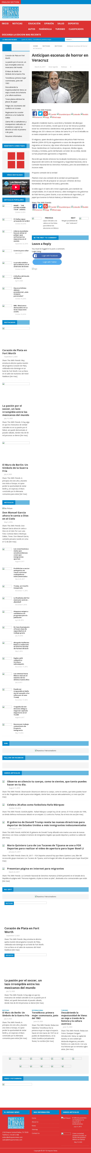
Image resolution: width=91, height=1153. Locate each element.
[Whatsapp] (55, 117)
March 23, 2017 (40, 67)
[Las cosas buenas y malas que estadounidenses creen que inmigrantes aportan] (7, 554)
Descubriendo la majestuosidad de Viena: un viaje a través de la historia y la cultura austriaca (74, 1018)
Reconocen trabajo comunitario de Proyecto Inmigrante (21, 727)
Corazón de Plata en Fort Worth (14, 352)
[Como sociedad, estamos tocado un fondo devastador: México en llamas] (66, 1138)
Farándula (45, 29)
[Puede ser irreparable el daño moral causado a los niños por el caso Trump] (7, 694)
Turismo (60, 29)
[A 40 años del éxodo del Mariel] (7, 281)
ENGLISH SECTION (10, 2)
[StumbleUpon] (64, 114)
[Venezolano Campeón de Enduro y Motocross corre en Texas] (45, 1060)
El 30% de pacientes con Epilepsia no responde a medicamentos (79, 1121)
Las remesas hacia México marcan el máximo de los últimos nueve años (21, 677)
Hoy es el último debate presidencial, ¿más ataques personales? (21, 292)
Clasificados (76, 29)
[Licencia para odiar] (7, 255)
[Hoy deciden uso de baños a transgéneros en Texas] (24, 1060)
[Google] (45, 114)
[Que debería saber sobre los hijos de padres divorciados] (56, 1068)
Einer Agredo (53, 67)
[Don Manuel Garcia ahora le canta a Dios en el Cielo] (7, 508)
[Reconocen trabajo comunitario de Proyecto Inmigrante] (7, 729)
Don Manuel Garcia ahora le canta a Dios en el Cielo (15, 515)
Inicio (5, 23)
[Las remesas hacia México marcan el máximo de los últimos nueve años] (7, 678)
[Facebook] (34, 114)
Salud (60, 23)
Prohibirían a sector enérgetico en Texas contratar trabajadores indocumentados (22, 572)
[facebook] (75, 2)
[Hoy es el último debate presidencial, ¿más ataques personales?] (7, 293)
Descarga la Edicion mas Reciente (21, 34)
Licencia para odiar (21, 251)
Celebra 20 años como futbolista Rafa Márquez (35, 804)
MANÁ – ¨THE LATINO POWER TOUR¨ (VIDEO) (19, 207)
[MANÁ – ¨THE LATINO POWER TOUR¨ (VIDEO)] (7, 210)
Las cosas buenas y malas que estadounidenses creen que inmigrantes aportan (21, 554)
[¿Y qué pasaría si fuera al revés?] (66, 1060)
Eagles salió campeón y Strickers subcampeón (19, 661)
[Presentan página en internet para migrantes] (3, 868)
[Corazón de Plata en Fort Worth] (16, 346)
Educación (34, 23)
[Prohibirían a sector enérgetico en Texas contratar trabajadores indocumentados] (7, 573)
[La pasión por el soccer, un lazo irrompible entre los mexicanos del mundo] (16, 402)
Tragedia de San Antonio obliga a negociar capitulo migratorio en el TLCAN (21, 711)
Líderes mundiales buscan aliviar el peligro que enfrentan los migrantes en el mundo (21, 236)
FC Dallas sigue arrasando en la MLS (22, 220)
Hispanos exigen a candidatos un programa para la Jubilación (21, 614)
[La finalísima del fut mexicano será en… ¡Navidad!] (7, 603)
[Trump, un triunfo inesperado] (7, 591)
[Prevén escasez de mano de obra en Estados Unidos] (45, 1068)
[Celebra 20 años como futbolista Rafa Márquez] (3, 804)
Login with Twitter (50, 262)
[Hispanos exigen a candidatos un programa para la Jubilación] (7, 616)
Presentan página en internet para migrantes (35, 868)
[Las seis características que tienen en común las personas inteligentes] (34, 1068)
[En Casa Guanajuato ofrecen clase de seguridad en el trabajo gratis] (7, 632)
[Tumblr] (52, 114)
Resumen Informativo (13, 136)
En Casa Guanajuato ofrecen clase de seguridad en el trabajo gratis (22, 630)
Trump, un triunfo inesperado (21, 587)
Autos (31, 29)
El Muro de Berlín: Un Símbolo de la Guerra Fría (15, 468)
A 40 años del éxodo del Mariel (21, 277)
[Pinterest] (84, 2)
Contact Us (36, 1133)
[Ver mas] (13, 376)
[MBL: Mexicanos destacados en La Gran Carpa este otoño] (7, 310)
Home (34, 1118)
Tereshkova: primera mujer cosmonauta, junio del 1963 (15, 80)
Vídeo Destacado (15, 175)
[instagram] (89, 2)
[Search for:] (77, 39)
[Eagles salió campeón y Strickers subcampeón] (7, 663)
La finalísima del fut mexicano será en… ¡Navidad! (21, 600)
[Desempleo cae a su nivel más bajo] (66, 1068)
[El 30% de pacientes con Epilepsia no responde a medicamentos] (66, 1118)
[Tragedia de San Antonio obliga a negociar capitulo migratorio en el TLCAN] (7, 711)
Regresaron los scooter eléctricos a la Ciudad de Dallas (14, 115)
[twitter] (80, 2)
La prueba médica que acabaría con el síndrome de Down (21, 265)
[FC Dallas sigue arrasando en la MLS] (7, 224)
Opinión (49, 23)
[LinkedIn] (75, 114)
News (34, 1126)
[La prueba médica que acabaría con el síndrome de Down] (7, 267)
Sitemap (35, 1129)
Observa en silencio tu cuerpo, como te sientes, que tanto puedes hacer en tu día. (47, 783)
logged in (45, 249)
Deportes (73, 23)
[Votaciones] (13, 1060)
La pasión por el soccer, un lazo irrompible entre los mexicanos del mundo (15, 64)
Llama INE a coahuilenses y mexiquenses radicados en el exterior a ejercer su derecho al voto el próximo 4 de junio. (15, 127)
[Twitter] (40, 114)
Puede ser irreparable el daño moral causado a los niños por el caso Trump (21, 693)
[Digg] (46, 117)
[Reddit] (84, 114)
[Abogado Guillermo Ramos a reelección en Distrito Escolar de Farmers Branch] (7, 647)
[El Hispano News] (16, 1123)
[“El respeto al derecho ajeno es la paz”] (77, 1060)
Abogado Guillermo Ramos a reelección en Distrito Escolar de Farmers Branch (21, 645)
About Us (35, 1122)
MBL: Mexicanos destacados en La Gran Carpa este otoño (20, 309)
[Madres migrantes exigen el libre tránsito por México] (34, 1060)
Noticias (17, 23)
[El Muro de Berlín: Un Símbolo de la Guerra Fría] (16, 461)
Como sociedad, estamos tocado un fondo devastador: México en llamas (79, 1136)
